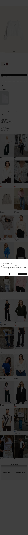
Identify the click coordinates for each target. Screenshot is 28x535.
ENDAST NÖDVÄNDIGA (5, 273)
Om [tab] (22, 260)
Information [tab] (14, 260)
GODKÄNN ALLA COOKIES (22, 273)
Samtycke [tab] (5, 260)
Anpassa (13, 273)
